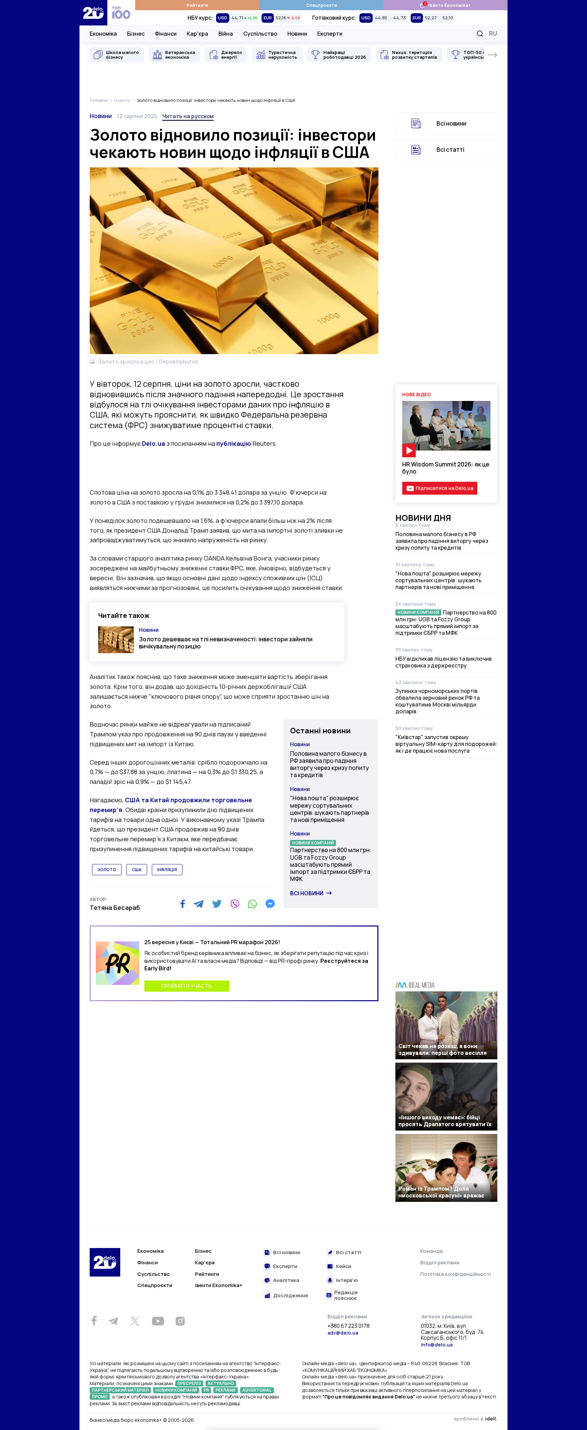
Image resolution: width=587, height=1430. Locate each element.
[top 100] (121, 12)
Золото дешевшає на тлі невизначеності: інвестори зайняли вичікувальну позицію (226, 642)
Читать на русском (188, 116)
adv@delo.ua (342, 1332)
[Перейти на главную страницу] (93, 12)
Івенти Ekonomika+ (219, 1285)
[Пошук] (480, 33)
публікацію (233, 443)
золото (106, 870)
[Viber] (235, 904)
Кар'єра (197, 33)
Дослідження (290, 1296)
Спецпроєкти (321, 5)
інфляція (167, 870)
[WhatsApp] (252, 904)
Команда (431, 1250)
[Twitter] (217, 904)
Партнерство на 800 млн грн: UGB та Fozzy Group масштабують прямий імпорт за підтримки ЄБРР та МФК (330, 864)
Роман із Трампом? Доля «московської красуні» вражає (441, 1192)
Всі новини (306, 893)
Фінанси (166, 33)
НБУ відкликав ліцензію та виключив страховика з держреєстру (443, 662)
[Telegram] (198, 904)
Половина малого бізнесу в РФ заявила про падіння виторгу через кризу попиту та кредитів (329, 764)
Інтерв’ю (347, 1280)
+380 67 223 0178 (348, 1326)
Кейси (343, 1266)
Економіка (103, 33)
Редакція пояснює (346, 1295)
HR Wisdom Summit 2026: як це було (446, 467)
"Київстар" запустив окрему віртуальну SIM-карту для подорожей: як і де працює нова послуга (446, 743)
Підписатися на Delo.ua (444, 488)
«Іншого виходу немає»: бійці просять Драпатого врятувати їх (445, 1121)
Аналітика (286, 1280)
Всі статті (450, 149)
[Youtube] (157, 1321)
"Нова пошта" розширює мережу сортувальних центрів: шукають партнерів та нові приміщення (329, 809)
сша (137, 870)
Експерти (329, 33)
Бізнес (136, 33)
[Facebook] (182, 904)
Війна (225, 33)
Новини (297, 33)
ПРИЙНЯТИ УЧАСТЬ (187, 986)
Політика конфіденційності (455, 1274)
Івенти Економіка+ (445, 4)
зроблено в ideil (475, 1419)
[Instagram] (180, 1321)
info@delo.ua (436, 1344)
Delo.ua (153, 443)
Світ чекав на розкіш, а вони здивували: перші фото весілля (442, 1049)
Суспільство (260, 33)
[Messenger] (270, 904)
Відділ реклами (440, 1262)
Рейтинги (197, 5)
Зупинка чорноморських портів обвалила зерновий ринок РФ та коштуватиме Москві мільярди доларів (437, 701)
